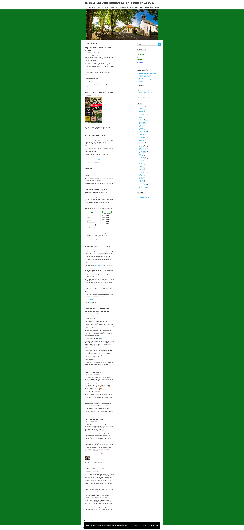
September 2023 (143, 137)
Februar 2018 (142, 184)
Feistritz (99, 7)
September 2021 (143, 151)
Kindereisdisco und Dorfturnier (98, 246)
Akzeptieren (154, 525)
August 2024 (142, 126)
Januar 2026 (142, 116)
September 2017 (143, 190)
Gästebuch (125, 7)
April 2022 (141, 146)
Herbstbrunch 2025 (93, 372)
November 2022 (143, 142)
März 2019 (141, 172)
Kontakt (157, 7)
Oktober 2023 (142, 135)
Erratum (88, 169)
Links (141, 7)
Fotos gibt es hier (89, 299)
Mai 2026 (141, 111)
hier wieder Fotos (98, 265)
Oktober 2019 (142, 163)
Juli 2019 (141, 168)
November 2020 (143, 154)
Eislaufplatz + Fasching (94, 469)
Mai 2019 (141, 169)
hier (95, 81)
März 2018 (141, 183)
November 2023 (143, 134)
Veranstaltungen (109, 7)
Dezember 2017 (143, 186)
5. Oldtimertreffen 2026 (95, 135)
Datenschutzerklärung (144, 200)
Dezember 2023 (143, 132)
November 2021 (143, 149)
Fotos (117, 7)
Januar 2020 (142, 160)
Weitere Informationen (140, 525)
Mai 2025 (141, 120)
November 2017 (143, 187)
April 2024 (141, 129)
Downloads (133, 7)
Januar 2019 (142, 174)
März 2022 (141, 148)
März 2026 (141, 113)
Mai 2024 (141, 128)
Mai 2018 (141, 181)
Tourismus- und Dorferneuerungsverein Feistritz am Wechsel (118, 2)
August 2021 (142, 152)
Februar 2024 (142, 131)
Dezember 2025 (143, 117)
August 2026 (142, 110)
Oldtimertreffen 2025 (94, 419)
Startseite (92, 7)
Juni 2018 (141, 180)
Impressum (141, 198)
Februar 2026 (142, 114)
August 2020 (142, 155)
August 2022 (142, 145)
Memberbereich (149, 7)
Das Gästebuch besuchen (143, 100)
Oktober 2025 (142, 119)
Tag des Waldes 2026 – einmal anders (147, 73)
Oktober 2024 (142, 125)
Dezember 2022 (143, 140)
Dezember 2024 (143, 123)
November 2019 (143, 161)
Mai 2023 (141, 139)
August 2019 (142, 166)
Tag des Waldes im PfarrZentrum (99, 93)
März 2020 (141, 158)
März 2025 (141, 122)
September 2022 (143, 143)
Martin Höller (96, 52)
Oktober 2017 (142, 189)
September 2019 (143, 164)
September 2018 (143, 177)
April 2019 (141, 171)
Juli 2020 (141, 157)
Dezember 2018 (143, 175)
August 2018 (142, 178)
